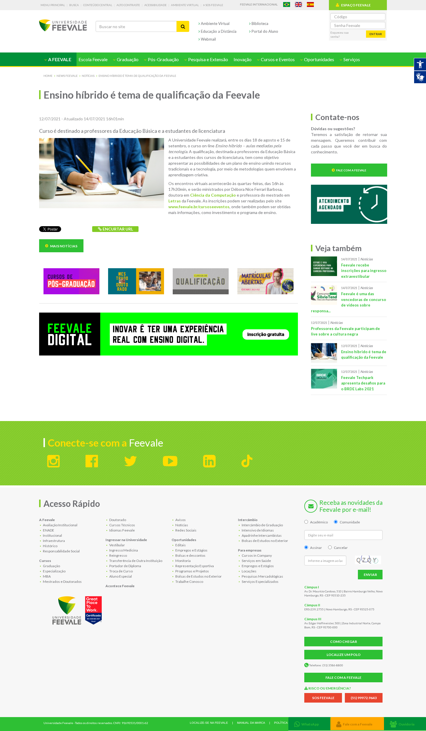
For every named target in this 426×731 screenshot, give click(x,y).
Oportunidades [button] (318, 59)
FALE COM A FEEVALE (343, 677)
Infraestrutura (53, 540)
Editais (180, 545)
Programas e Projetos (192, 571)
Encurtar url (117, 228)
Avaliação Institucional (59, 525)
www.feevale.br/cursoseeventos (199, 206)
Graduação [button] (127, 59)
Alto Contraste (128, 5)
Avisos (180, 520)
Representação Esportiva (194, 566)
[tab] (309, 723)
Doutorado (117, 520)
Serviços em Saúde (256, 560)
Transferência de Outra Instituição (135, 560)
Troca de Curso (121, 571)
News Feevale (67, 75)
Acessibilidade (155, 5)
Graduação (51, 566)
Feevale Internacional (259, 4)
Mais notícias (63, 246)
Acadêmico (319, 522)
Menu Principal (53, 5)
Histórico (49, 546)
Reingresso (118, 555)
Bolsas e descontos (190, 555)
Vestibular (117, 545)
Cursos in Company (256, 555)
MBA (46, 576)
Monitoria (183, 560)
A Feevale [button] (59, 59)
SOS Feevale (214, 5)
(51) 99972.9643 (364, 698)
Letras (174, 200)
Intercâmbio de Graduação (262, 525)
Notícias (88, 75)
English (298, 4)
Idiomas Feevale (122, 530)
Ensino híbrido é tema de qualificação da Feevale (137, 75)
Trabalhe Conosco (189, 581)
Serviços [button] (351, 59)
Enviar (370, 574)
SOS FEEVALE (323, 698)
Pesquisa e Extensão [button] (207, 59)
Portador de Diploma (125, 566)
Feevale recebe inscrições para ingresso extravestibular (363, 271)
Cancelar (341, 547)
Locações (248, 571)
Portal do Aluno (264, 31)
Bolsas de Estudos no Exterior (198, 576)
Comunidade (350, 522)
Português (286, 4)
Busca (74, 5)
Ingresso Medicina (123, 550)
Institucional (52, 535)
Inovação (243, 59)
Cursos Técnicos (122, 525)
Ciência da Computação (213, 195)
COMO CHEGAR (343, 641)
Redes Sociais (185, 530)
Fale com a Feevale (351, 170)
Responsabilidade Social (61, 551)
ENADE (48, 530)
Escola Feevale (93, 59)
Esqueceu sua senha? (339, 34)
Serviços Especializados (259, 581)
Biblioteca (259, 23)
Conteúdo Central (97, 5)
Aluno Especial (120, 576)
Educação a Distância (218, 31)
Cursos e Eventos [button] (277, 59)
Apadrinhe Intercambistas (261, 535)
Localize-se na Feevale (209, 722)
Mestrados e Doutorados (62, 581)
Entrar (375, 34)
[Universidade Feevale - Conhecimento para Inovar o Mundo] (78, 609)
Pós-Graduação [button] (163, 59)
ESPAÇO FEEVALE (356, 5)
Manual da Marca (251, 722)
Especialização (53, 571)
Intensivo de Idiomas (257, 530)
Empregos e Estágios (191, 550)
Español (310, 4)
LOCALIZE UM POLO (344, 654)
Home (47, 75)
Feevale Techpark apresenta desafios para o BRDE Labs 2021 (363, 383)
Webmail (208, 39)
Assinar (316, 547)
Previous (35, 335)
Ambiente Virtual (185, 5)
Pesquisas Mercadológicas (262, 576)
